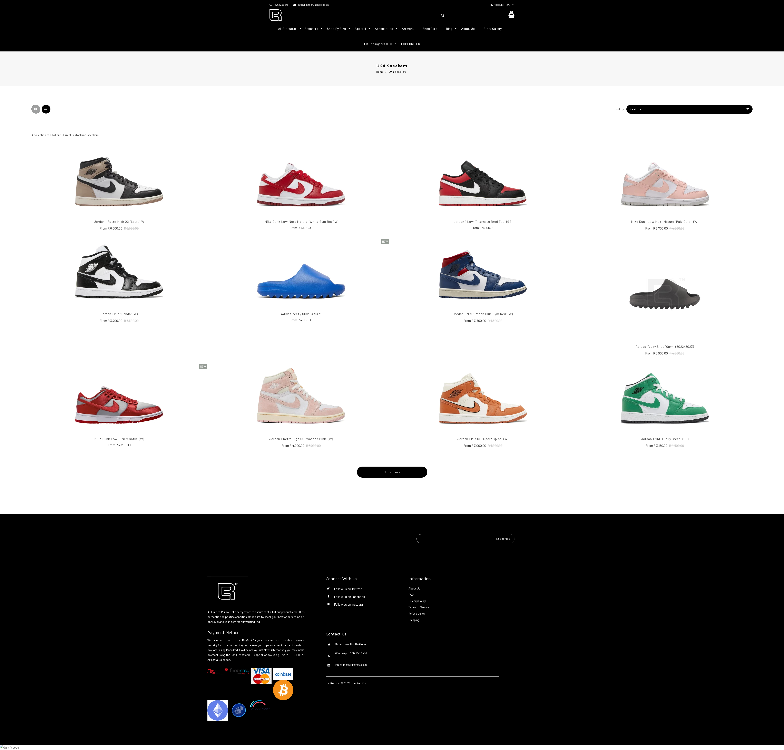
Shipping (414, 620)
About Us (414, 588)
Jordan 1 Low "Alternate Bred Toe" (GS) (482, 221)
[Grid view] (35, 109)
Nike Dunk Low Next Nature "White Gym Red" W (301, 221)
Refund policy (417, 613)
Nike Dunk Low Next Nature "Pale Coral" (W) (664, 221)
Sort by (619, 109)
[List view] (46, 109)
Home (379, 71)
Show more (392, 472)
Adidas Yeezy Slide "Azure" (301, 314)
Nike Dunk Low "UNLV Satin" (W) (119, 439)
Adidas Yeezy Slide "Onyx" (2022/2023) (665, 346)
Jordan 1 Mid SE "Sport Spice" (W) (483, 439)
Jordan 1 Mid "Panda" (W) (119, 314)
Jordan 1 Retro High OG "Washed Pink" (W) (301, 439)
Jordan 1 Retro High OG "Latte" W (119, 221)
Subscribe (503, 538)
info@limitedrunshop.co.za (313, 4)
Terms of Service (419, 607)
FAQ (411, 594)
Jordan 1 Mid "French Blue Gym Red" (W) (483, 314)
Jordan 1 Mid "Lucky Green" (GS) (665, 439)
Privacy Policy (417, 601)
